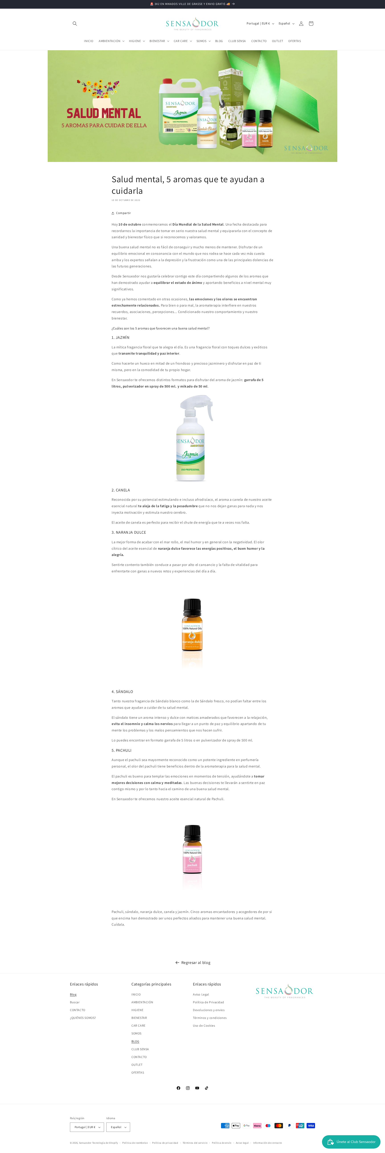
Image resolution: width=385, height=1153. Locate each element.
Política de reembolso (135, 1142)
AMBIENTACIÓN (142, 1002)
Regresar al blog (196, 962)
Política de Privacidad (208, 1002)
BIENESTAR (139, 1018)
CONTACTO (77, 1010)
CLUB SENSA (140, 1049)
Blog (73, 994)
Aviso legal (242, 1142)
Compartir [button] (123, 213)
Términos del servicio (195, 1142)
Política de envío (221, 1142)
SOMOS (136, 1033)
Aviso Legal (201, 994)
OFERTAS (137, 1072)
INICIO (136, 994)
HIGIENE (137, 1010)
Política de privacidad (165, 1142)
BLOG (135, 1041)
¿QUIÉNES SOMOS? (83, 1018)
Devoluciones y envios (209, 1010)
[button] (75, 23)
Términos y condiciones (210, 1018)
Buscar (75, 1002)
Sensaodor (85, 1142)
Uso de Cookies (204, 1026)
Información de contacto (267, 1142)
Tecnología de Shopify (105, 1142)
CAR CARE (138, 1026)
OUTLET (137, 1065)
